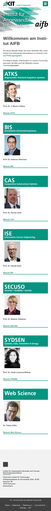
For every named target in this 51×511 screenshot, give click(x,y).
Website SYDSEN (10, 379)
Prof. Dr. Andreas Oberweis (15, 159)
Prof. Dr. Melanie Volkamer (14, 319)
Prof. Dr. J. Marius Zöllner (14, 106)
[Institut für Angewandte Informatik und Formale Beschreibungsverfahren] (41, 25)
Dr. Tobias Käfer (10, 425)
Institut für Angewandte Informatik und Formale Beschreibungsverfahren (25, 5)
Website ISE (8, 273)
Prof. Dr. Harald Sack (12, 266)
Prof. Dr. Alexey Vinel (12, 213)
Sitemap (23, 508)
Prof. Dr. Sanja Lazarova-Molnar (17, 372)
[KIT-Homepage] (9, 3)
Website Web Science (12, 432)
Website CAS (8, 219)
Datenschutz (27, 505)
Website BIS (8, 166)
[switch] (36, 3)
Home (7, 505)
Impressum (16, 505)
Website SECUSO (10, 326)
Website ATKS (9, 113)
